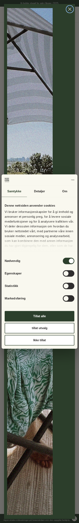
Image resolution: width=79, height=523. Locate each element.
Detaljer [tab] (39, 191)
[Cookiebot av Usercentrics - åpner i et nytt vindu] (56, 180)
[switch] (68, 273)
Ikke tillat (39, 340)
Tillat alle (39, 316)
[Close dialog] (69, 9)
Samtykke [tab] (14, 191)
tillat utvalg (39, 328)
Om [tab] (64, 191)
